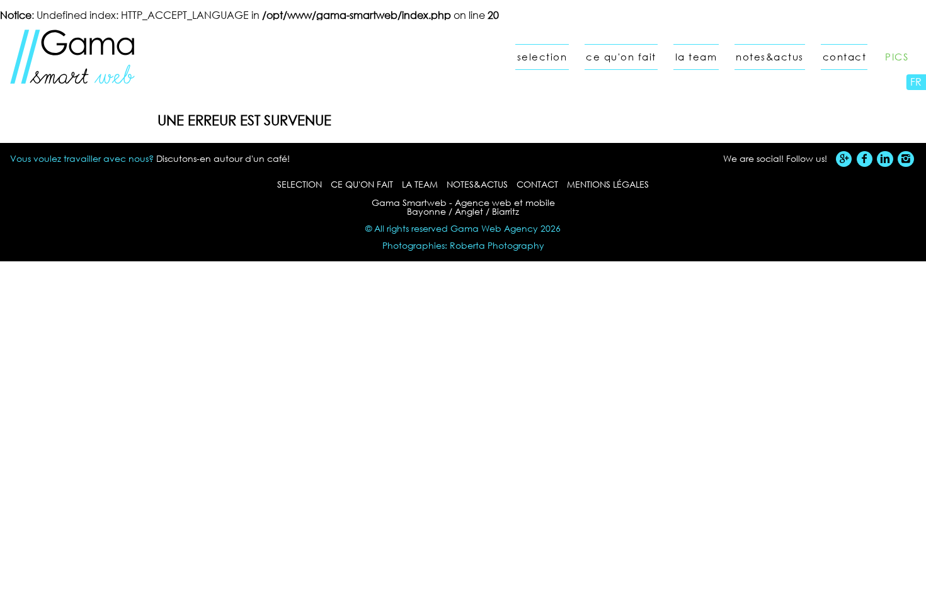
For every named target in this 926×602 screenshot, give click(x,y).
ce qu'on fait (621, 57)
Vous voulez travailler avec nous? (82, 158)
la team (696, 57)
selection (542, 57)
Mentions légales (608, 184)
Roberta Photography (497, 245)
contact (845, 57)
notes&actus (770, 57)
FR (916, 81)
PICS (896, 57)
